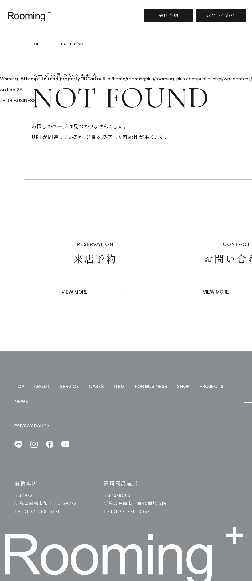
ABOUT (42, 386)
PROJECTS (211, 386)
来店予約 (168, 15)
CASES (96, 386)
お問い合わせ (221, 15)
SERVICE (69, 386)
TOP (19, 386)
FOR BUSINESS (19, 100)
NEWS (21, 401)
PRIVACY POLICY (31, 426)
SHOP (183, 386)
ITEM (119, 386)
